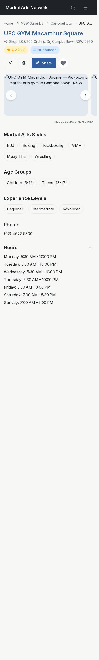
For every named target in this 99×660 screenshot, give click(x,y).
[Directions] (10, 63)
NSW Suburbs (32, 23)
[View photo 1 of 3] (46, 95)
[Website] (24, 63)
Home (8, 23)
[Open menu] (85, 7)
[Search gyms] (73, 7)
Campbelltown (62, 23)
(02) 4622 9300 (18, 233)
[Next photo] (85, 95)
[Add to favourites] (63, 63)
